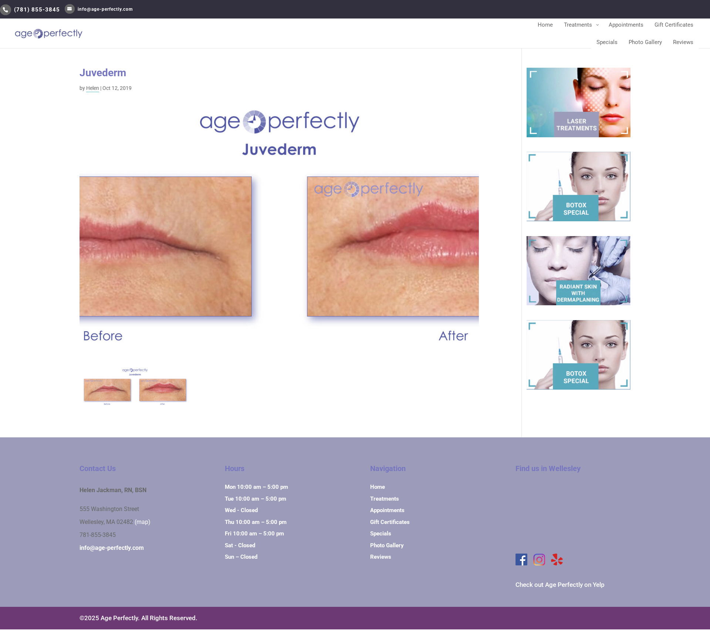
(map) (143, 522)
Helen (92, 88)
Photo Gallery (387, 545)
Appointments (387, 510)
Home (377, 487)
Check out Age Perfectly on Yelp (560, 584)
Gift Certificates (390, 522)
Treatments (384, 498)
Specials (380, 533)
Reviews (380, 557)
